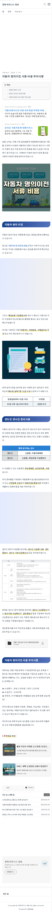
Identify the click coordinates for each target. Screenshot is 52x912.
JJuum (30, 909)
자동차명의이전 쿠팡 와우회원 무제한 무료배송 (25, 110)
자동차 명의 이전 (15, 90)
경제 (9, 11)
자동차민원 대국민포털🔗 (19, 245)
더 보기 (47, 795)
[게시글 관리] (21, 787)
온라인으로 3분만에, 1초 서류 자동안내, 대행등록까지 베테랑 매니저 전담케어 (19, 132)
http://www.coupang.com (16, 107)
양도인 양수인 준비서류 (17, 93)
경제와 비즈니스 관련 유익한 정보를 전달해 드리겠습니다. (21, 866)
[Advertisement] (26, 42)
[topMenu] (49, 4)
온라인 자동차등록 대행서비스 (19, 127)
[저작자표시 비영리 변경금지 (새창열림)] (47, 788)
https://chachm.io (12, 124)
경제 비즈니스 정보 (10, 4)
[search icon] (44, 4)
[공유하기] (14, 787)
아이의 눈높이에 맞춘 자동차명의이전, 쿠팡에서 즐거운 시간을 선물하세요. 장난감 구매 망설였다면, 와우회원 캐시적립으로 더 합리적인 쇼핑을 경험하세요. (26, 114)
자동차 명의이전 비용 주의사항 (20, 97)
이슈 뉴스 (18, 11)
